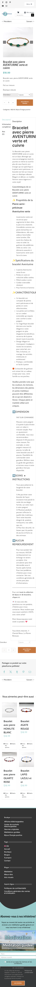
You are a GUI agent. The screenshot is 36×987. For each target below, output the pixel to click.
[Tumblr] (17, 672)
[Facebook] (4, 672)
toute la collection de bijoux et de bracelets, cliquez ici (22, 594)
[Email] (30, 672)
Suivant (29, 21)
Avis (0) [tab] (3, 133)
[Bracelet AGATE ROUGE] (26, 710)
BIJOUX (13, 109)
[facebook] (3, 2)
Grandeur (6, 95)
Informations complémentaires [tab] (5, 125)
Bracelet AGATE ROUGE (25, 725)
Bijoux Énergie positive (23, 109)
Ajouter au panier (25, 102)
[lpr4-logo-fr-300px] (7, 12)
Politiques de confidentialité (29, 971)
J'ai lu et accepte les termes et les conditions (19, 962)
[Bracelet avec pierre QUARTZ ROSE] (9, 759)
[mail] (6, 6)
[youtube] (3, 6)
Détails (13, 743)
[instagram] (6, 2)
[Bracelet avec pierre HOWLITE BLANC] (9, 710)
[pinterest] (10, 2)
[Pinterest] (23, 672)
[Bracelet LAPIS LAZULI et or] (26, 759)
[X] (10, 672)
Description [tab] (5, 120)
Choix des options (7, 745)
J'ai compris (18, 983)
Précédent (8, 21)
